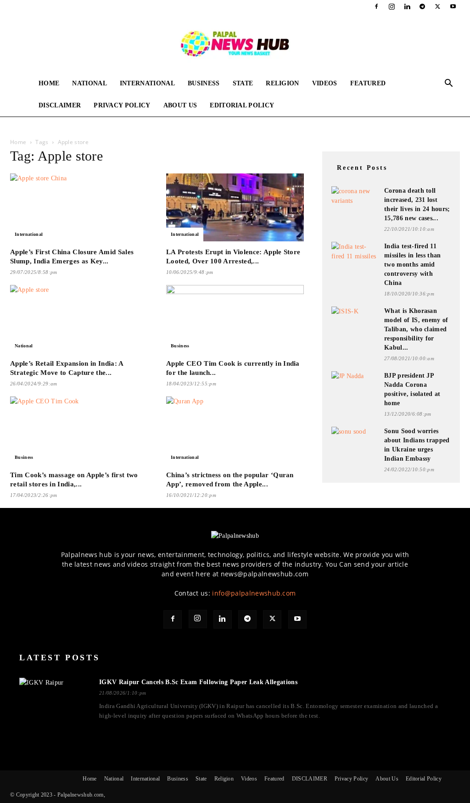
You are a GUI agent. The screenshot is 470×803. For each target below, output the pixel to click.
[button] (449, 84)
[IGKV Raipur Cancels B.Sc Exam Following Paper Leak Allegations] (53, 699)
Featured (368, 83)
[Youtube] (453, 6)
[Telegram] (422, 6)
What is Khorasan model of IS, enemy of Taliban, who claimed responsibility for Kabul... (416, 329)
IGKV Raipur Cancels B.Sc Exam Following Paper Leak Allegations (198, 682)
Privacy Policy (122, 105)
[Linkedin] (407, 6)
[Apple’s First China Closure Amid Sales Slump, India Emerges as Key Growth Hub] (79, 207)
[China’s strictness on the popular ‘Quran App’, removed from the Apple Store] (235, 430)
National (89, 83)
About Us (180, 105)
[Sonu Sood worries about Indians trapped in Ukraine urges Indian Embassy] (354, 439)
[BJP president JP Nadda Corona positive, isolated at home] (354, 383)
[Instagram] (392, 6)
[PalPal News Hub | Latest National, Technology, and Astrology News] (235, 43)
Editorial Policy (242, 105)
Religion (282, 83)
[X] (438, 6)
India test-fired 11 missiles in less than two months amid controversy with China (412, 264)
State (243, 83)
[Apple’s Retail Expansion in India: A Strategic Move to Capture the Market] (79, 319)
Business (204, 83)
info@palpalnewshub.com (254, 593)
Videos (324, 83)
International (147, 83)
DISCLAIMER (60, 105)
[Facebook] (376, 6)
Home (49, 83)
